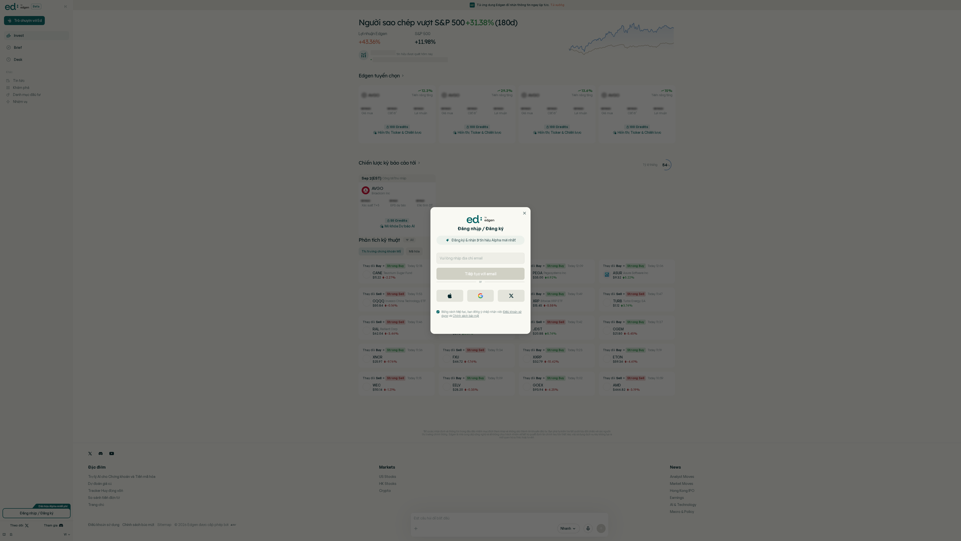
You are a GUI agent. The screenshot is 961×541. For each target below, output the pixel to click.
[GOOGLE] (480, 296)
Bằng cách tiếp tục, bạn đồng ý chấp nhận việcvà (481, 314)
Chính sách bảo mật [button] (466, 316)
